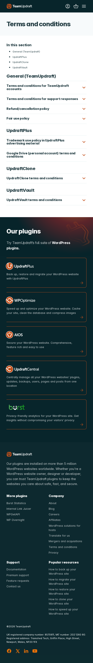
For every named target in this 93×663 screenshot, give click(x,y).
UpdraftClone (21, 62)
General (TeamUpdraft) (26, 51)
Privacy (53, 552)
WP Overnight (15, 520)
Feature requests (17, 580)
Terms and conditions (63, 547)
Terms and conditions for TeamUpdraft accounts (37, 87)
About (52, 503)
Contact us (13, 586)
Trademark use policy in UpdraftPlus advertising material (35, 142)
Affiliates (55, 520)
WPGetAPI (13, 514)
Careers (54, 514)
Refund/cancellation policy (27, 109)
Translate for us (59, 535)
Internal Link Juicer (18, 508)
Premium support (17, 575)
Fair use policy (17, 118)
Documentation (16, 569)
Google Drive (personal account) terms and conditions (40, 154)
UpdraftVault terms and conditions (34, 200)
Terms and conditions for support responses (42, 99)
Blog (52, 508)
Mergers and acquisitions (65, 541)
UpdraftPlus (20, 56)
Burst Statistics (16, 503)
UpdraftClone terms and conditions (34, 178)
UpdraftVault (20, 67)
